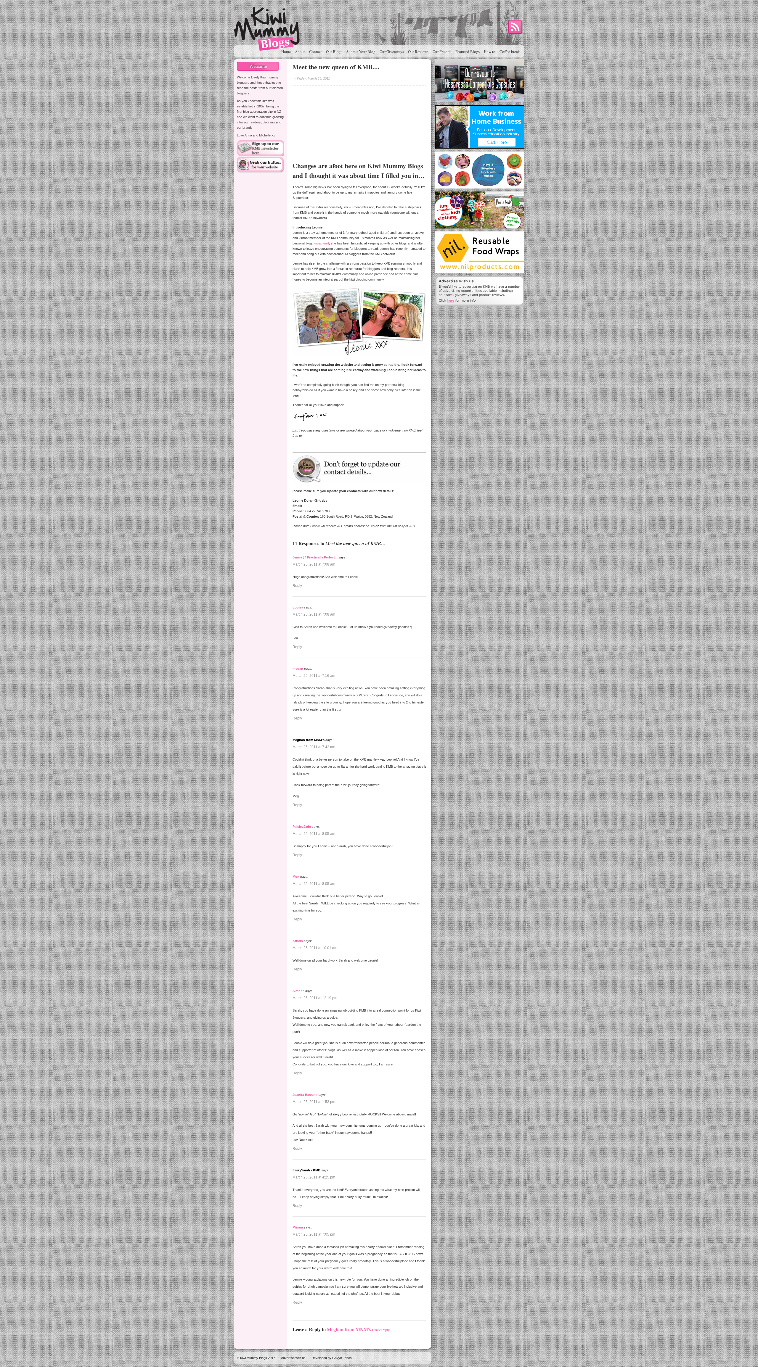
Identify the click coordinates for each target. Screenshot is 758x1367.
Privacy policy (313, 712)
